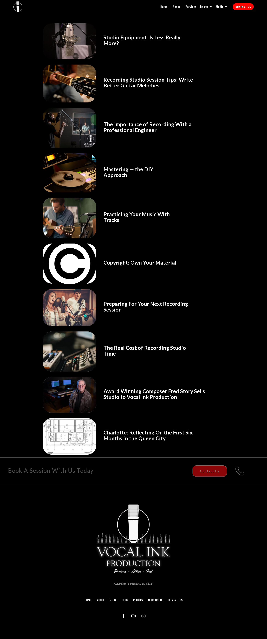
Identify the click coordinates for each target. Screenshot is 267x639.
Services (191, 7)
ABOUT (100, 600)
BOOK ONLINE (155, 600)
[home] (17, 6)
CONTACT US (243, 7)
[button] (208, 6)
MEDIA (113, 600)
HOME (88, 600)
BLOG (125, 600)
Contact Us (209, 471)
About (176, 7)
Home (163, 7)
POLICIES (138, 600)
